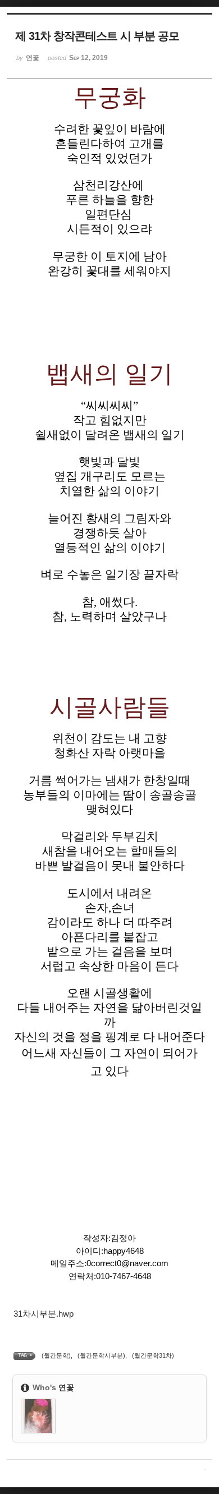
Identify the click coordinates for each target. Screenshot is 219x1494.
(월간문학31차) (153, 1355)
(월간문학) (56, 1355)
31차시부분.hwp (43, 1313)
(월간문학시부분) (101, 1355)
